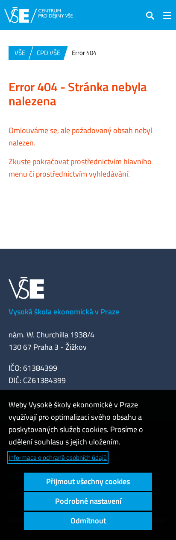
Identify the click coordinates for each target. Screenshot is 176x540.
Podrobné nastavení (88, 501)
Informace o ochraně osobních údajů (58, 457)
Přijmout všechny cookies (88, 481)
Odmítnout (88, 520)
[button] (150, 15)
